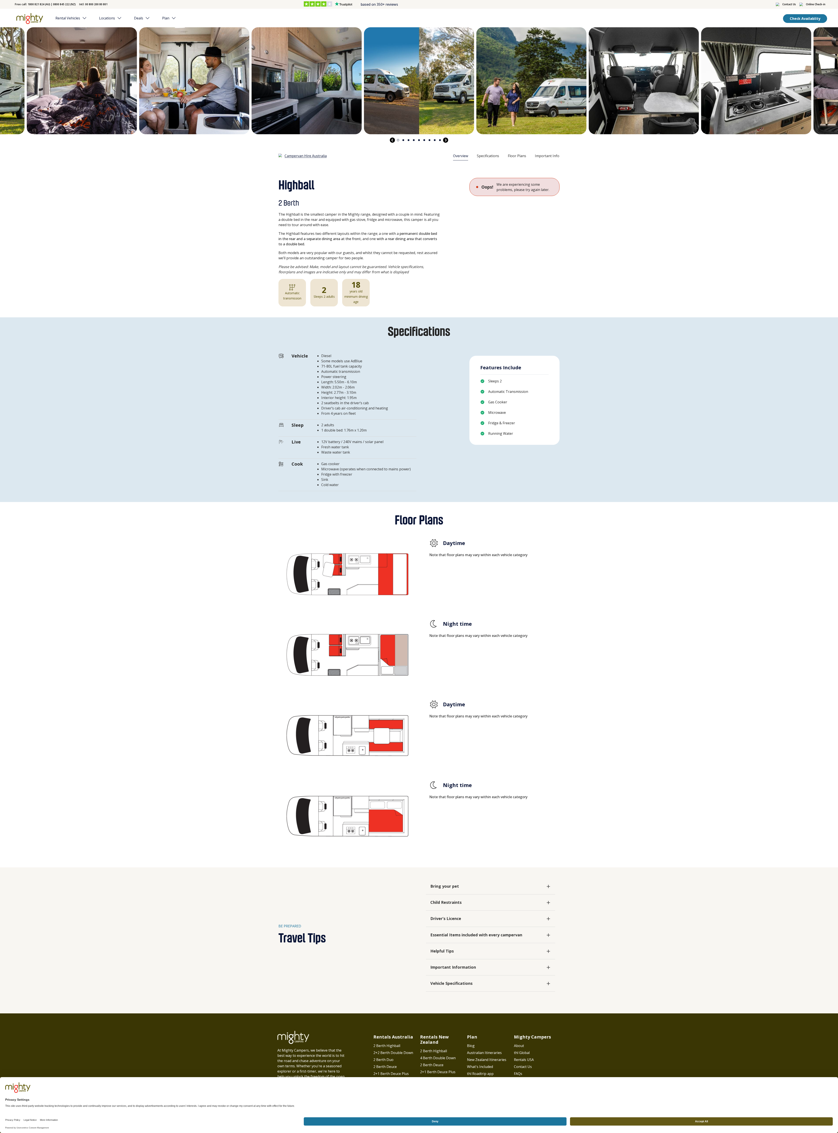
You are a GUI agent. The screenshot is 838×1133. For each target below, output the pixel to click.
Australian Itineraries (484, 1052)
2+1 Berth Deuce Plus (391, 1073)
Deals (138, 18)
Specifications (488, 155)
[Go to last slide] (392, 140)
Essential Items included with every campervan (476, 934)
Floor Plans (517, 155)
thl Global (522, 1052)
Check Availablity (805, 18)
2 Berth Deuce (385, 1066)
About (519, 1045)
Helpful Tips (442, 951)
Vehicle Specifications (451, 983)
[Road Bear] (28, 18)
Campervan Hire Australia (306, 155)
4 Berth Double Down (438, 1058)
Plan (165, 18)
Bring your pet (444, 886)
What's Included (480, 1066)
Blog (471, 1045)
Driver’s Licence (445, 918)
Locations (107, 18)
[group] (82, 80)
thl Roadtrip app (480, 1073)
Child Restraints (446, 902)
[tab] (398, 140)
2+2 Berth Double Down (393, 1052)
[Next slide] (445, 140)
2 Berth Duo (383, 1059)
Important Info (547, 155)
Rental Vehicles (67, 18)
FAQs (518, 1073)
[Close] (85, 18)
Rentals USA (524, 1059)
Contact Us (523, 1066)
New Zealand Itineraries (486, 1059)
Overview (460, 155)
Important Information (453, 967)
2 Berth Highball (386, 1045)
